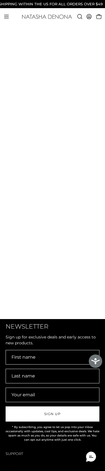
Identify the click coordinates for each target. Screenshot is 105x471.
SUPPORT (14, 454)
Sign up (52, 414)
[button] (79, 16)
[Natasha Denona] (53, 16)
